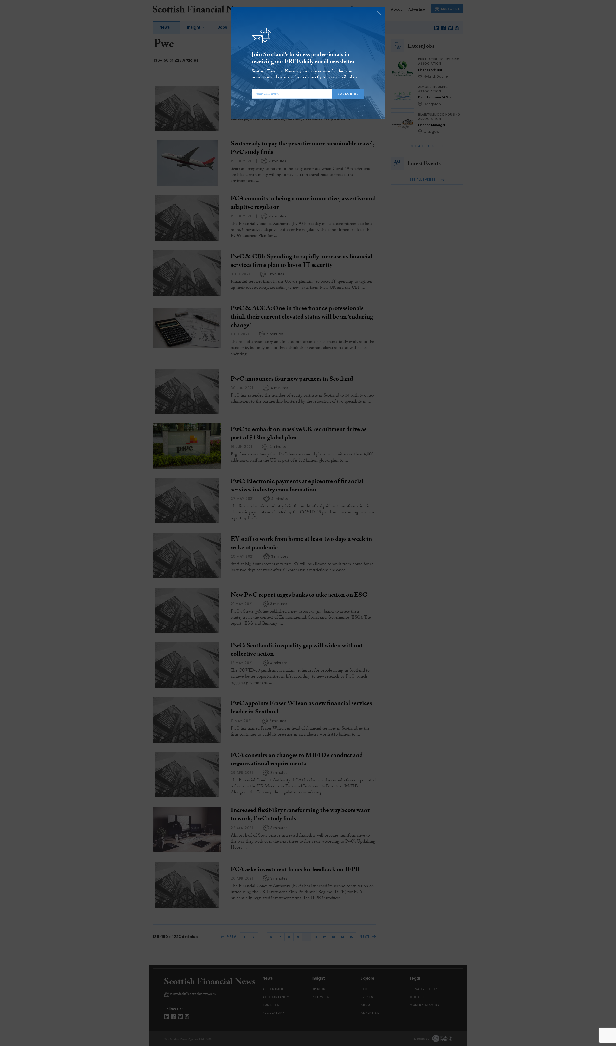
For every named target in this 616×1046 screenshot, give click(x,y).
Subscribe (348, 94)
